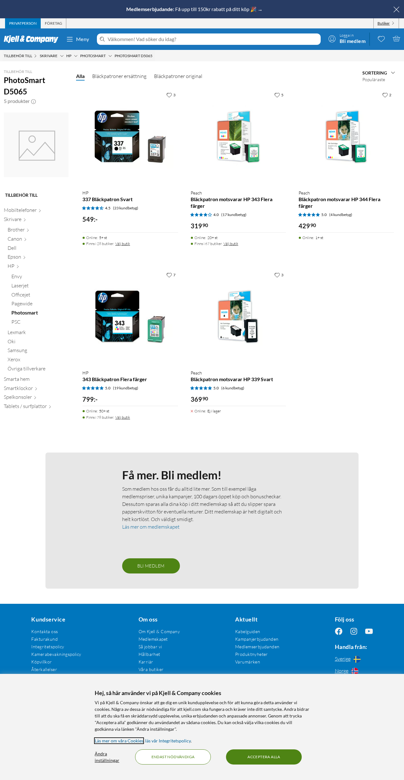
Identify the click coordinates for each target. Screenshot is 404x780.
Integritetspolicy (47, 646)
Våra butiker (151, 669)
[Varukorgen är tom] (396, 38)
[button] (33, 101)
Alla (80, 76)
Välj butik (122, 243)
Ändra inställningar (107, 757)
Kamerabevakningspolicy (56, 654)
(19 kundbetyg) (125, 388)
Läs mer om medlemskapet (151, 527)
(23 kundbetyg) (125, 208)
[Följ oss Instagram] (354, 631)
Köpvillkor (41, 661)
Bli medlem (151, 565)
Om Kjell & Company (159, 631)
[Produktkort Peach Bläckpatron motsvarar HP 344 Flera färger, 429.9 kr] (346, 137)
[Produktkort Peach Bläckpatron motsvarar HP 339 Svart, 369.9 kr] (238, 317)
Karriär (146, 661)
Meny (82, 39)
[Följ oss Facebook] (338, 631)
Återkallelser (44, 669)
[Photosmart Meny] (110, 56)
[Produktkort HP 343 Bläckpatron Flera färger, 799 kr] (130, 317)
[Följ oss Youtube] (369, 631)
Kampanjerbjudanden (257, 639)
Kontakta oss (44, 631)
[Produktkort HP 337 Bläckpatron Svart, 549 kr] (130, 137)
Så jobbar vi (150, 646)
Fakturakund (44, 639)
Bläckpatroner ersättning (119, 76)
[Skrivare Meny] (62, 56)
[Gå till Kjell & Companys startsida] (33, 39)
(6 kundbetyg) (232, 388)
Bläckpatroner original (178, 76)
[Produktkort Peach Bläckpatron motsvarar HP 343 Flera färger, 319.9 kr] (238, 137)
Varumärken (247, 661)
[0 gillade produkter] (381, 38)
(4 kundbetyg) (340, 214)
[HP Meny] (76, 56)
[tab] (23, 23)
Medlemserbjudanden (257, 646)
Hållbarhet (149, 654)
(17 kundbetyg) (234, 214)
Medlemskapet (153, 639)
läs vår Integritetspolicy (168, 740)
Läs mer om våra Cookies (119, 740)
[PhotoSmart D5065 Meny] (154, 56)
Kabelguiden (247, 631)
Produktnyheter (251, 654)
